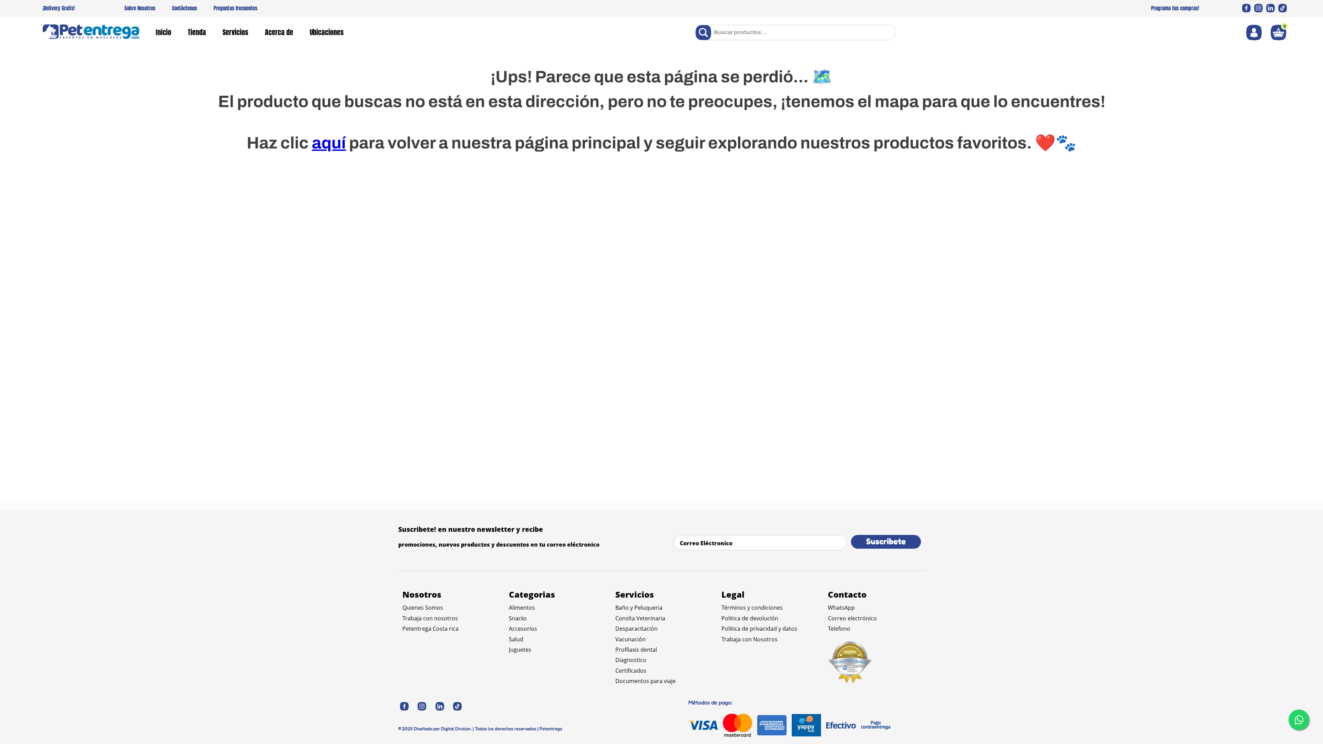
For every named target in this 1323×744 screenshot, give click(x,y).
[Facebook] (1246, 8)
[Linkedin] (1270, 8)
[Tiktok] (1282, 8)
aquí (329, 143)
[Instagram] (1258, 8)
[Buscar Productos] (705, 32)
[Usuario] (1254, 32)
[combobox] (795, 32)
